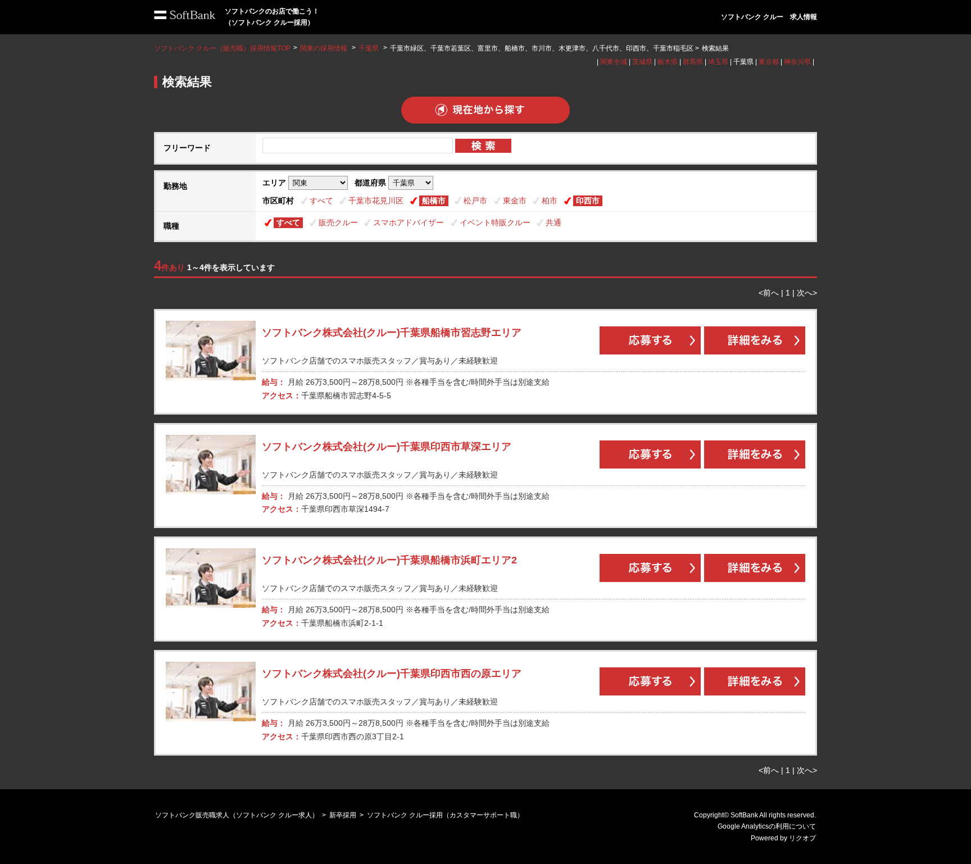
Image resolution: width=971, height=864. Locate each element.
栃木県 (667, 62)
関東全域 (613, 62)
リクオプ (802, 838)
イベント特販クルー (495, 222)
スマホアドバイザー (408, 222)
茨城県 (642, 62)
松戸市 (475, 200)
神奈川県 (797, 62)
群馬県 (693, 62)
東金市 (515, 200)
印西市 (588, 200)
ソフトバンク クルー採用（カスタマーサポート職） (445, 815)
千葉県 (369, 48)
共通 (553, 222)
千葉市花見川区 (375, 200)
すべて (321, 200)
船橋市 (434, 200)
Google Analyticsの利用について (767, 826)
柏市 (549, 200)
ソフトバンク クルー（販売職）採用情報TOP (222, 48)
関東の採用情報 (324, 48)
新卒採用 (342, 815)
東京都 (769, 62)
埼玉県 (718, 62)
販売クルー (338, 222)
